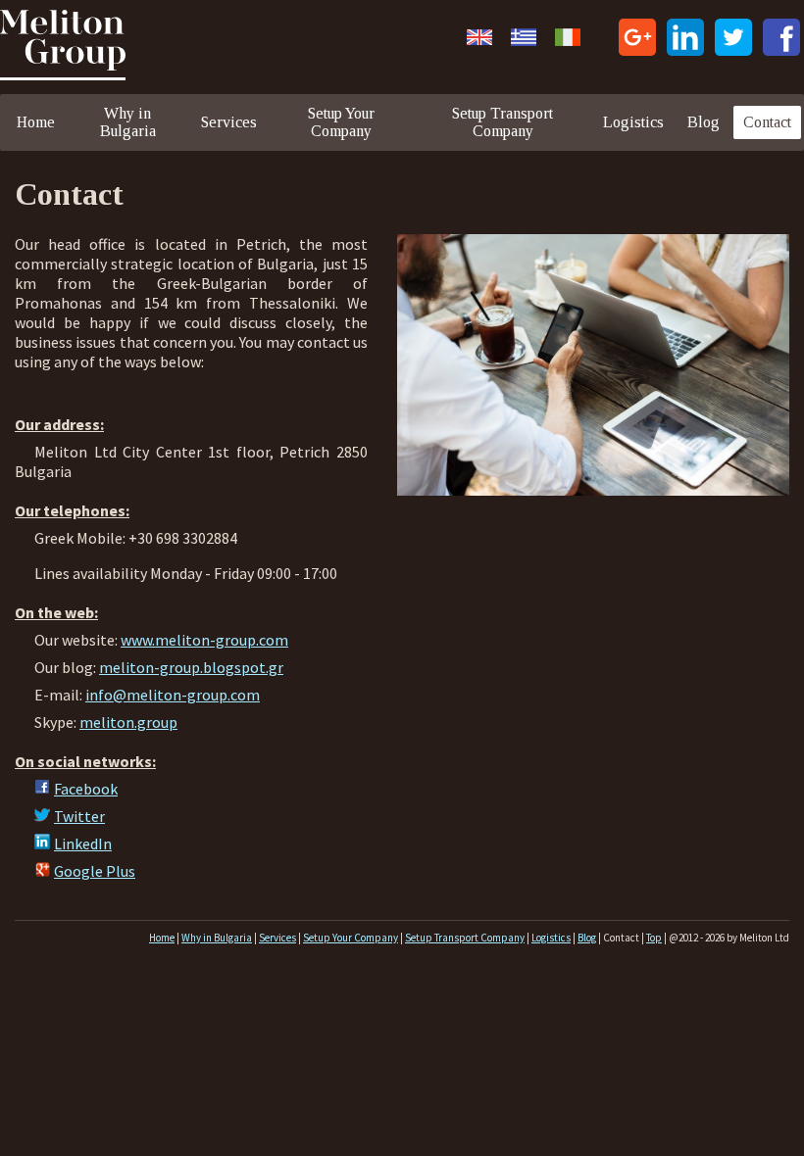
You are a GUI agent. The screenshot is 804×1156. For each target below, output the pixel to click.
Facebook (86, 788)
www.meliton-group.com (204, 640)
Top (654, 937)
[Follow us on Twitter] (733, 39)
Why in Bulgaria (128, 122)
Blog (703, 122)
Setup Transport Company (502, 122)
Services (229, 122)
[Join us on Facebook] (781, 39)
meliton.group (128, 722)
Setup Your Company (341, 122)
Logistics (633, 122)
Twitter (79, 816)
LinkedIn (83, 843)
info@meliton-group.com (172, 694)
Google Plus (94, 871)
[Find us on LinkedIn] (685, 39)
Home (36, 122)
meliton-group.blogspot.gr (191, 667)
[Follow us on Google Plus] (637, 39)
